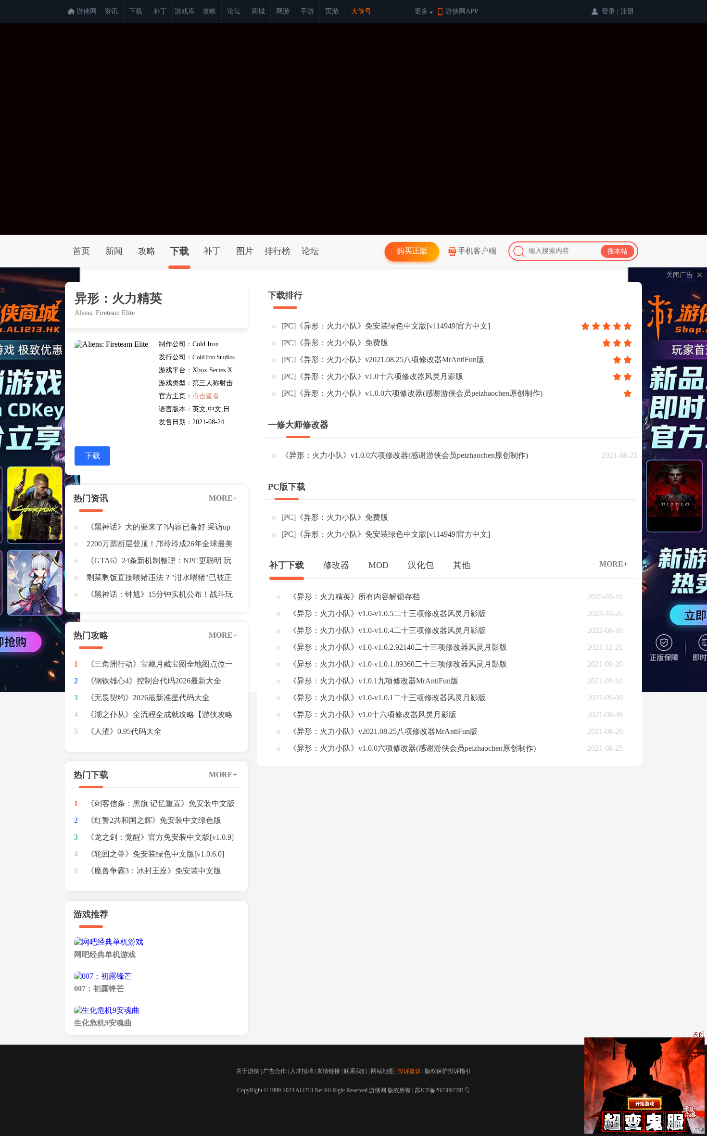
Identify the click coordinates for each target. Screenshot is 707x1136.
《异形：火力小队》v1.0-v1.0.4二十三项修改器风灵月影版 (387, 630)
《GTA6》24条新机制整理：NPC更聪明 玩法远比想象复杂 (159, 562)
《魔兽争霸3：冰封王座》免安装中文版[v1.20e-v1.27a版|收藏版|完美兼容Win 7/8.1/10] (154, 873)
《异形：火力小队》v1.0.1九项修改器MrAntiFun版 (373, 681)
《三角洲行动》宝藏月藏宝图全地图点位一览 (160, 666)
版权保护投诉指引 (448, 1071)
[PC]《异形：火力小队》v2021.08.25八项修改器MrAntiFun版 (382, 359)
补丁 (160, 11)
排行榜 (277, 251)
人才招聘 (301, 1071)
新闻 (114, 251)
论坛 (233, 11)
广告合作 (274, 1071)
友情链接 (328, 1071)
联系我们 (355, 1071)
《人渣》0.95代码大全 (124, 731)
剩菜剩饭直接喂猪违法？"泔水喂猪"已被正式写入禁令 (159, 579)
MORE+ (223, 498)
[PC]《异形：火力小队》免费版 (334, 343)
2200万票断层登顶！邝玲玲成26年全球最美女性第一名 (160, 546)
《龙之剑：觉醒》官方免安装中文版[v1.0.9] (160, 837)
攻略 (209, 11)
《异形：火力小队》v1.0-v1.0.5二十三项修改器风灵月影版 (387, 613)
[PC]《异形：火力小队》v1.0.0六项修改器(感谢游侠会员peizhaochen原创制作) (412, 393)
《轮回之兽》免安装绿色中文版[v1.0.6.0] (155, 854)
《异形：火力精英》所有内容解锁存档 (354, 597)
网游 (283, 11)
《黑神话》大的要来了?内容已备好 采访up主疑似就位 (158, 529)
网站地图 (382, 1071)
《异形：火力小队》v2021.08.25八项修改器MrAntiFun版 (383, 731)
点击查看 (205, 396)
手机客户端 (477, 251)
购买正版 (412, 251)
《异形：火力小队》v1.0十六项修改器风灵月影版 (372, 714)
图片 (244, 251)
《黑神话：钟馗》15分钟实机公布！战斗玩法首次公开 (160, 596)
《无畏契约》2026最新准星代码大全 (148, 698)
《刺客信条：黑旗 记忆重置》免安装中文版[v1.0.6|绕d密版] (161, 805)
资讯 (111, 11)
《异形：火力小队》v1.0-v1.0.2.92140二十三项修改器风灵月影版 (398, 647)
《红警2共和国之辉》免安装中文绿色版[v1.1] (154, 822)
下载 (135, 11)
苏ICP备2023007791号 (442, 1090)
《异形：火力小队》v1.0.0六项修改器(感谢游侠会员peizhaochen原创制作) (404, 455)
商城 (258, 11)
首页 (81, 251)
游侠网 (86, 11)
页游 (332, 11)
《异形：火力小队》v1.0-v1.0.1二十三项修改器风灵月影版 (387, 698)
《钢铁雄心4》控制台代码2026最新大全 (154, 681)
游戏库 (185, 11)
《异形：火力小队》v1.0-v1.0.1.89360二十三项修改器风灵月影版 (398, 664)
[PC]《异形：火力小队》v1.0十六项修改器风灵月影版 (372, 376)
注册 (627, 11)
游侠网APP (461, 11)
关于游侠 (247, 1071)
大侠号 (361, 11)
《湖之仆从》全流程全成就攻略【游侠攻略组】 (160, 716)
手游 (307, 11)
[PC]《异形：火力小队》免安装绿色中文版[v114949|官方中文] (385, 326)
